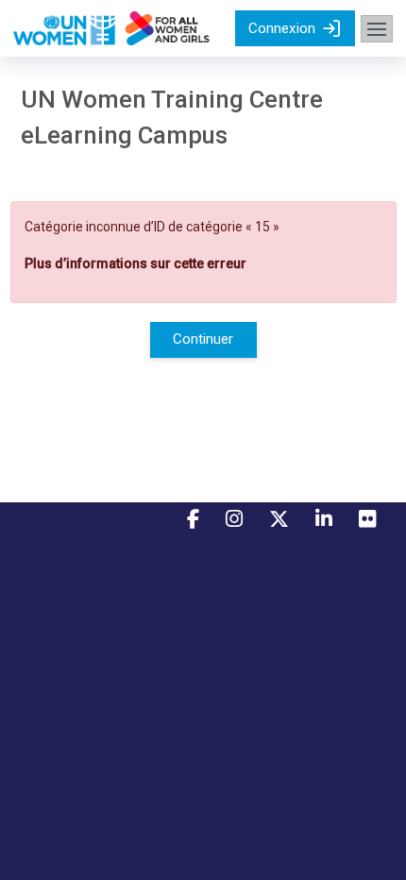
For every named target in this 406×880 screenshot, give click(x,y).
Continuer (203, 338)
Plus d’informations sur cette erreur (135, 263)
